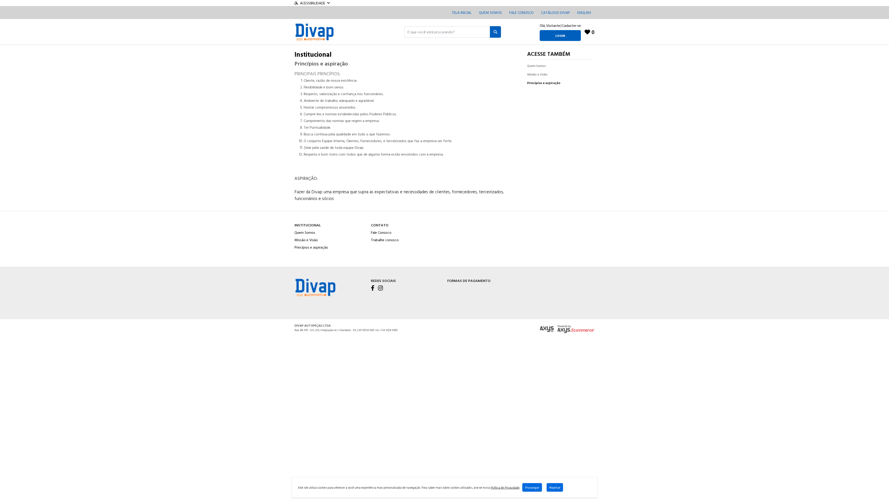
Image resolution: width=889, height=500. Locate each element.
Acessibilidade (312, 3)
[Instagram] (380, 288)
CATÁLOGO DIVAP (555, 12)
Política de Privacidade (505, 487)
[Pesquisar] (495, 32)
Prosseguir (532, 487)
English (584, 12)
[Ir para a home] (315, 286)
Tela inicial (462, 12)
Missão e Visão (537, 74)
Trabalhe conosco (385, 240)
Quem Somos (490, 12)
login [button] (560, 35)
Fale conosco (521, 12)
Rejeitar (554, 487)
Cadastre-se (571, 25)
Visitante (553, 25)
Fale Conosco (381, 232)
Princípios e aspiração (543, 82)
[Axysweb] (547, 329)
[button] (447, 32)
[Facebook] (372, 288)
